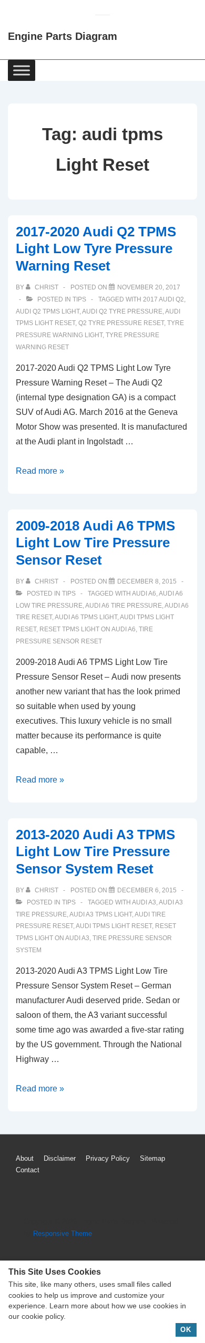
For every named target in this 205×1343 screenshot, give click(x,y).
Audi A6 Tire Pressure (123, 605)
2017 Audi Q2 (163, 299)
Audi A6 (144, 593)
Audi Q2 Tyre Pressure (122, 311)
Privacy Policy (108, 1158)
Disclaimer (60, 1158)
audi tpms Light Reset (114, 926)
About (25, 1158)
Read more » (40, 470)
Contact (27, 1170)
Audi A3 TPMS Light (100, 914)
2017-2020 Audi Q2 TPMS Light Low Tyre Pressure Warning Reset (96, 249)
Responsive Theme (62, 1233)
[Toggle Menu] (21, 70)
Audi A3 (144, 902)
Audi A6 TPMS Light (86, 617)
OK (185, 1330)
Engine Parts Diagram (62, 36)
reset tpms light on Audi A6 (87, 629)
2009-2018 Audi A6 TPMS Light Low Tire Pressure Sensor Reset (95, 543)
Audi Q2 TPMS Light (47, 311)
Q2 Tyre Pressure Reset (121, 323)
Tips (79, 299)
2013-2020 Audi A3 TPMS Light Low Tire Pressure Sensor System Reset (95, 852)
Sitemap (152, 1158)
